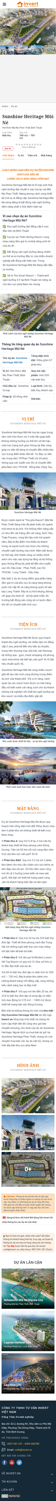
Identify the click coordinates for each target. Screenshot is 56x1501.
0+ (28, 1169)
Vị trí (21, 155)
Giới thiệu (8, 155)
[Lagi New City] (28, 1373)
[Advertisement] (28, 78)
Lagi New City (12, 1385)
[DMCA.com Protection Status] (11, 1496)
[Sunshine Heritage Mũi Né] (28, 26)
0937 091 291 (15, 1443)
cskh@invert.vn (23, 1449)
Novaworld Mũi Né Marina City (23, 1300)
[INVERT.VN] (28, 4)
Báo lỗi (8, 148)
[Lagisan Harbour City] (28, 1331)
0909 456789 (32, 1443)
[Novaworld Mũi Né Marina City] (28, 1289)
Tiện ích (32, 155)
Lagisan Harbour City (17, 1342)
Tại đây (10, 1246)
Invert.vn (7, 1019)
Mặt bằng (46, 155)
